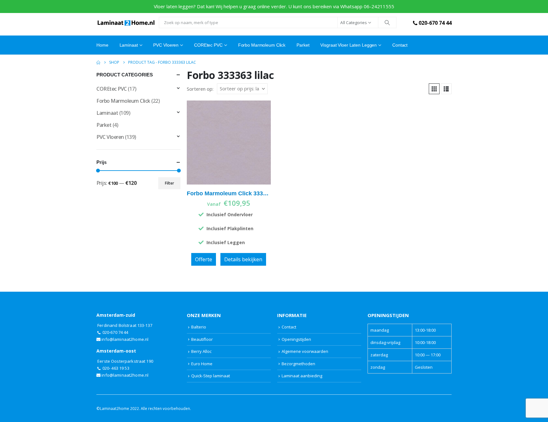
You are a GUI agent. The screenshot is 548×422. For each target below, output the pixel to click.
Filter (169, 183)
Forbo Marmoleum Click (261, 45)
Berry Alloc (201, 351)
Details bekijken (243, 259)
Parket (303, 45)
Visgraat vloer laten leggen (348, 45)
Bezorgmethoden (298, 364)
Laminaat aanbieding (302, 376)
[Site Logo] (126, 22)
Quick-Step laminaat (210, 376)
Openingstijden (296, 339)
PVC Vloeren (166, 45)
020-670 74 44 (435, 22)
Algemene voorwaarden (305, 351)
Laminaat (107, 112)
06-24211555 (379, 6)
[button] (434, 88)
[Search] (387, 22)
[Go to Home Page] (98, 62)
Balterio (198, 327)
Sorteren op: (200, 89)
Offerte (203, 259)
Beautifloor (202, 339)
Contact (400, 45)
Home (102, 45)
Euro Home (201, 364)
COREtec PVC (208, 45)
